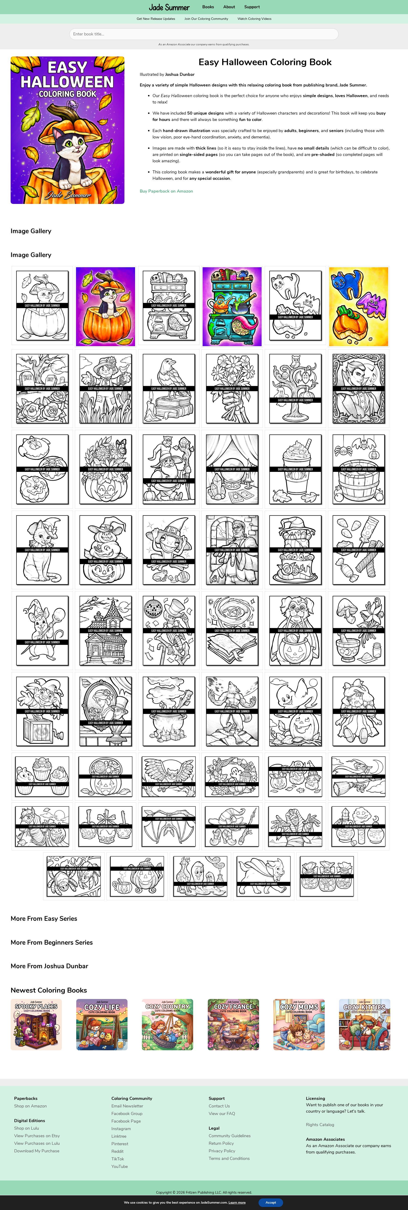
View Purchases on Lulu (37, 1143)
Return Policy (221, 1143)
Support (252, 7)
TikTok (117, 1159)
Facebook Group (126, 1113)
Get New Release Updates (156, 19)
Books (208, 7)
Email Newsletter (127, 1106)
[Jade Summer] (171, 7)
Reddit (117, 1151)
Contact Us (219, 1106)
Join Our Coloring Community (206, 19)
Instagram (121, 1129)
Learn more (237, 1203)
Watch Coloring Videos (255, 19)
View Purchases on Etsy (37, 1136)
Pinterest (119, 1144)
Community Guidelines (230, 1136)
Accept (271, 1202)
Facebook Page (126, 1121)
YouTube (119, 1166)
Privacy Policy (222, 1151)
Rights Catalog (320, 1125)
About (229, 7)
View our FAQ (222, 1113)
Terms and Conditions (229, 1158)
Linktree (118, 1136)
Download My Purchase (36, 1151)
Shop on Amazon (30, 1106)
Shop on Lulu (26, 1128)
